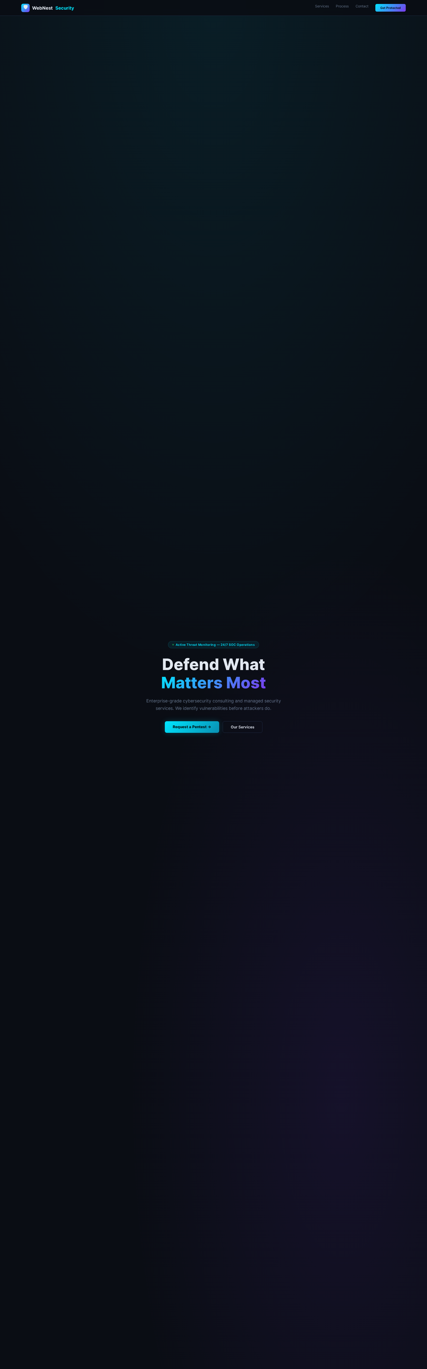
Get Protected (390, 8)
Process (342, 6)
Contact (362, 6)
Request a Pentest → (192, 726)
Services (322, 6)
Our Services (242, 727)
